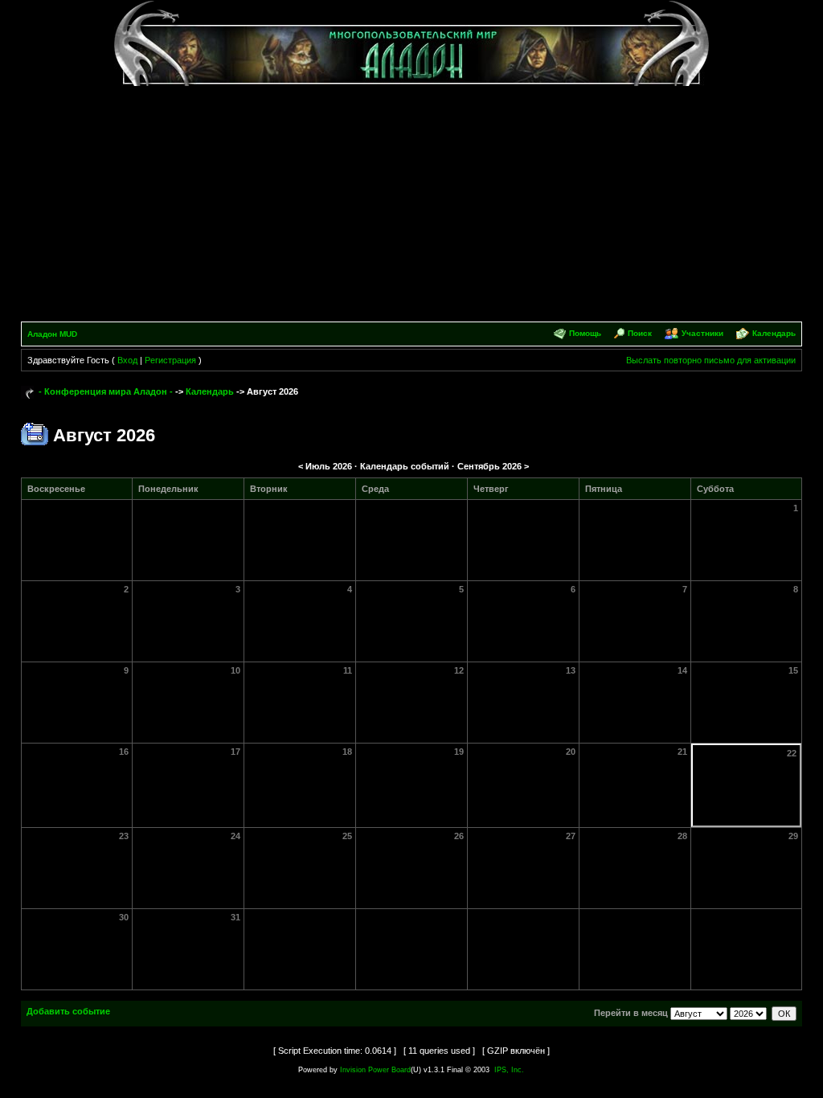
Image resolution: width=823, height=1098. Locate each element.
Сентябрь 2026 (489, 466)
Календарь (774, 333)
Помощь (585, 333)
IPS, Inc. (509, 1070)
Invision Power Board (375, 1070)
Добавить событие (68, 1011)
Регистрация (170, 360)
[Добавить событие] (34, 433)
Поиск (640, 333)
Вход (127, 360)
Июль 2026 (328, 466)
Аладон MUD (52, 334)
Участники (702, 333)
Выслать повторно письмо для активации (711, 360)
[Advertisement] (412, 200)
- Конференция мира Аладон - (106, 391)
